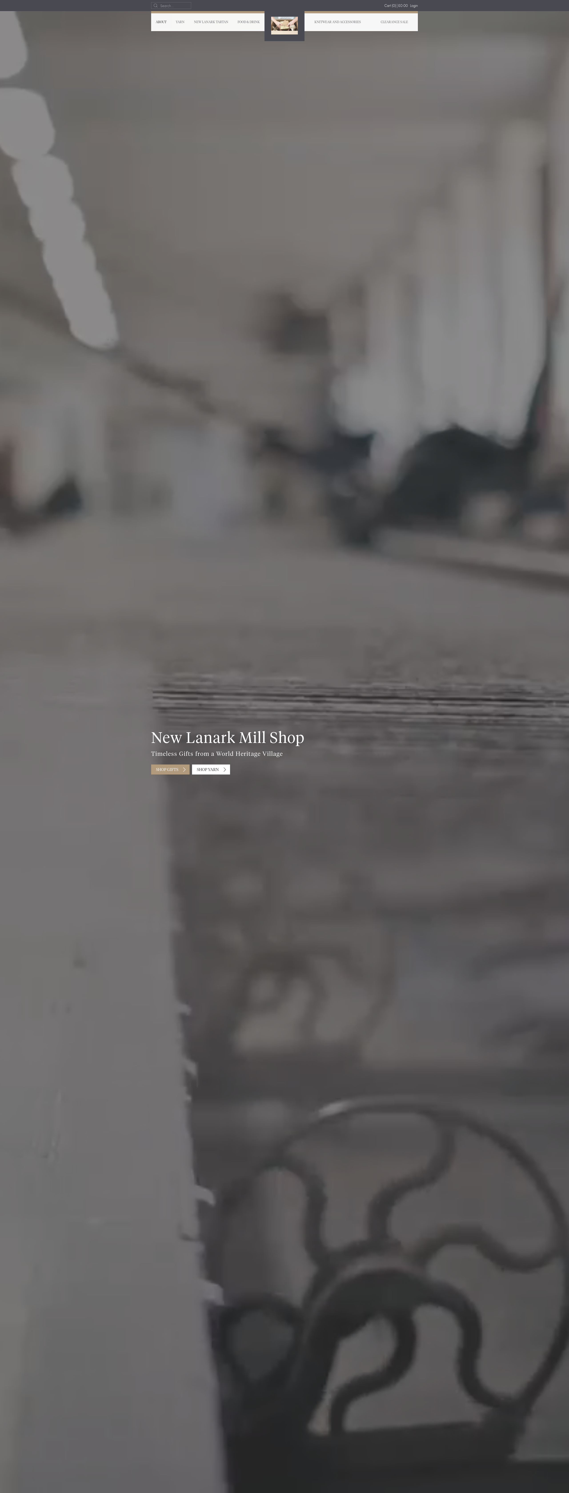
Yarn (180, 22)
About (161, 22)
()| (396, 5)
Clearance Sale (394, 22)
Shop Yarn (208, 770)
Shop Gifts (167, 770)
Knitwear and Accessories (338, 22)
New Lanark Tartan (211, 22)
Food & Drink (249, 22)
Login (414, 5)
